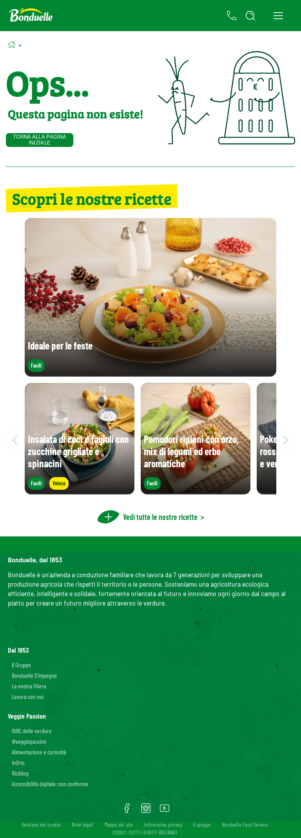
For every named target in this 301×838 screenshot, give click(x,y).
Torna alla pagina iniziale (39, 140)
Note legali (82, 824)
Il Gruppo (21, 664)
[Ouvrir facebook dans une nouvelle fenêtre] (127, 810)
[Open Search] (250, 15)
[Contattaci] (231, 15)
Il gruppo (202, 824)
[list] (150, 440)
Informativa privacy (163, 824)
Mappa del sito (119, 824)
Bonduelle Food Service (245, 824)
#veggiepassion (29, 741)
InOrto (18, 762)
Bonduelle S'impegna (34, 675)
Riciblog (20, 773)
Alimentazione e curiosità (39, 752)
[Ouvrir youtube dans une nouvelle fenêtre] (164, 810)
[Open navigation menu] (278, 15)
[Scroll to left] (15, 440)
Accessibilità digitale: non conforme (50, 783)
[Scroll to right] (285, 440)
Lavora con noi (28, 696)
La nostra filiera (29, 686)
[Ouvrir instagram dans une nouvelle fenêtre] (145, 810)
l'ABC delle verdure (32, 730)
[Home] (11, 44)
